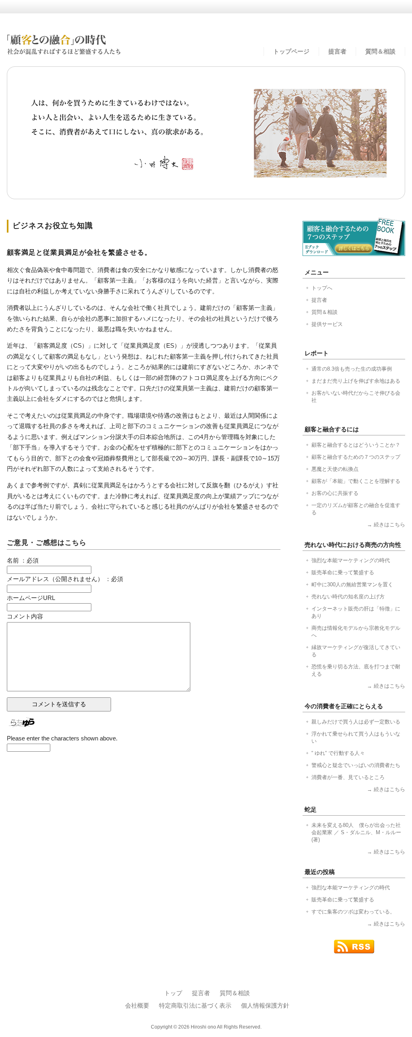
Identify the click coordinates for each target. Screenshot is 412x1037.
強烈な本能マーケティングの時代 (350, 560)
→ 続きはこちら (386, 525)
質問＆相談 (380, 51)
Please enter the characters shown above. (62, 738)
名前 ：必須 (23, 560)
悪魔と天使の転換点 (334, 469)
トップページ (291, 51)
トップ (173, 993)
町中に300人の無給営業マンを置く (352, 584)
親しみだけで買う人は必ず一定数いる (355, 722)
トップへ (321, 288)
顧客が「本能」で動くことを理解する (355, 481)
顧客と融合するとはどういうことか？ (355, 445)
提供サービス (327, 324)
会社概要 (137, 1005)
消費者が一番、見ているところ (348, 777)
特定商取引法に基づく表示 (195, 1005)
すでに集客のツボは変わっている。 (353, 912)
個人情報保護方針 (265, 1005)
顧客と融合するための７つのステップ (355, 457)
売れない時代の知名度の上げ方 (348, 597)
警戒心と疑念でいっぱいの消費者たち (355, 765)
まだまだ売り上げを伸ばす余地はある (355, 381)
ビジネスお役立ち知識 (52, 225)
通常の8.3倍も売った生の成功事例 (351, 369)
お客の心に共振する (334, 493)
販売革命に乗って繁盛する (342, 572)
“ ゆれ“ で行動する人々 (338, 753)
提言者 (337, 51)
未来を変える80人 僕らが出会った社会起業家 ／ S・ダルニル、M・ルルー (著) (356, 832)
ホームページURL (31, 598)
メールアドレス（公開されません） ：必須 (65, 579)
